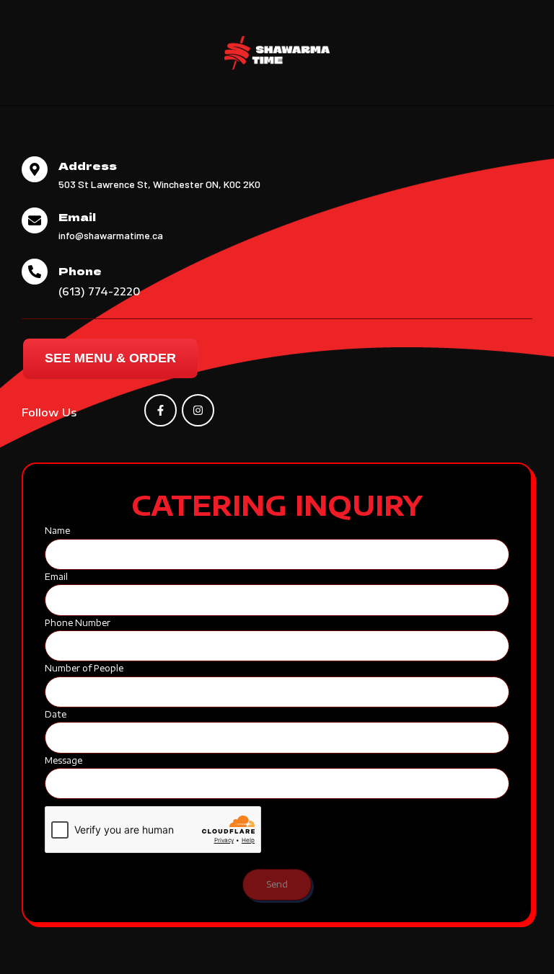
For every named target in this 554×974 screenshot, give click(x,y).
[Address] (35, 169)
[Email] (35, 220)
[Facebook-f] (160, 410)
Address (87, 165)
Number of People (84, 668)
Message (63, 760)
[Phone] (35, 272)
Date (55, 714)
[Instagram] (198, 410)
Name (57, 530)
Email (77, 216)
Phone (80, 270)
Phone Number (77, 622)
